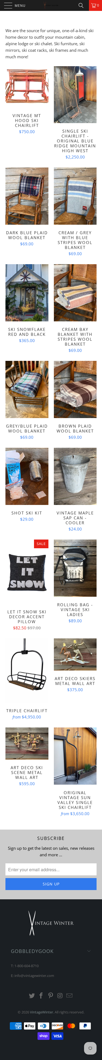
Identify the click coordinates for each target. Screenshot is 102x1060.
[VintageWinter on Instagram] (60, 996)
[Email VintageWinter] (70, 996)
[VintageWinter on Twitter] (32, 996)
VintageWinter (41, 1012)
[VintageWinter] (51, 5)
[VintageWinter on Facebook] (41, 996)
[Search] (83, 5)
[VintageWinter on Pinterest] (51, 996)
